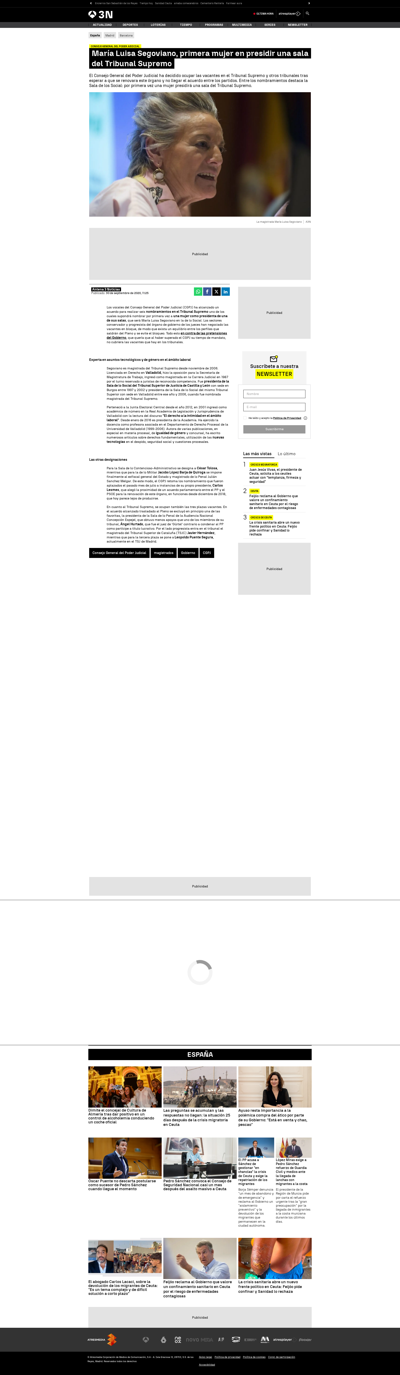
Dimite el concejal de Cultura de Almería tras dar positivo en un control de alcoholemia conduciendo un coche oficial (121, 1116)
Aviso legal (205, 1357)
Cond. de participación (281, 1357)
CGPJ (207, 553)
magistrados (163, 553)
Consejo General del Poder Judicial (119, 553)
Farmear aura (234, 3)
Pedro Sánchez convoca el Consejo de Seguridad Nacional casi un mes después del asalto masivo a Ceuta (197, 1185)
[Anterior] (91, 3)
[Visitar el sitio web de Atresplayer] (285, 1340)
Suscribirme (274, 429)
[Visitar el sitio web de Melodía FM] (265, 1340)
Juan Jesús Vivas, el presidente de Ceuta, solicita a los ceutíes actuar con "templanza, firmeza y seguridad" (275, 476)
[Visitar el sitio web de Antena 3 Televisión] (149, 1340)
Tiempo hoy (146, 3)
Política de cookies (254, 1357)
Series (269, 25)
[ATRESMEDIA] (102, 1340)
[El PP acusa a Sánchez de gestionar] (256, 1148)
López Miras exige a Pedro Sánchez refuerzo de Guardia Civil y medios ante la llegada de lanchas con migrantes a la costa (292, 1172)
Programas (214, 25)
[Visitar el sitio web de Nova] (192, 1340)
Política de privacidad (227, 1357)
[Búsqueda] (307, 14)
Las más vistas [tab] (257, 454)
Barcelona (126, 35)
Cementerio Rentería (212, 3)
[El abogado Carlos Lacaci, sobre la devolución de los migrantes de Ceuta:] (125, 1258)
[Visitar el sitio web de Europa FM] (250, 1340)
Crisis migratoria (264, 464)
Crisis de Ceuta (261, 517)
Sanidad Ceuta (163, 3)
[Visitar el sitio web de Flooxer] (305, 1340)
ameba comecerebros (186, 3)
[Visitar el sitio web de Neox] (178, 1340)
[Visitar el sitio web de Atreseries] (221, 1340)
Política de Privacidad (287, 418)
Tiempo (186, 25)
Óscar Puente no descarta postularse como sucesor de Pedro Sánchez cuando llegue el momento (122, 1185)
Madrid (109, 35)
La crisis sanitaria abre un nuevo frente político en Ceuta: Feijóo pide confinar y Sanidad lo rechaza (274, 528)
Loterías (158, 25)
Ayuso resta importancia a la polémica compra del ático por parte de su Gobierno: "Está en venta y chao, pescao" (272, 1117)
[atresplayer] (290, 14)
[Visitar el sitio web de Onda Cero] (236, 1340)
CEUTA (254, 491)
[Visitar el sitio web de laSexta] (163, 1340)
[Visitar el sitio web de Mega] (207, 1340)
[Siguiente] (309, 3)
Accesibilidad (207, 1364)
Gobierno (188, 553)
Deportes (130, 25)
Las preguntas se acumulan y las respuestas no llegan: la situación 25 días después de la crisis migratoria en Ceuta (196, 1117)
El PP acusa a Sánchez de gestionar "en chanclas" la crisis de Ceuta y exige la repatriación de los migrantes (253, 1172)
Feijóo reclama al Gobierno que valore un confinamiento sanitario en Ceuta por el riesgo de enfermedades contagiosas (273, 502)
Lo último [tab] (286, 454)
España (200, 1054)
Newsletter (298, 25)
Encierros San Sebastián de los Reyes (116, 3)
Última (265, 13)
